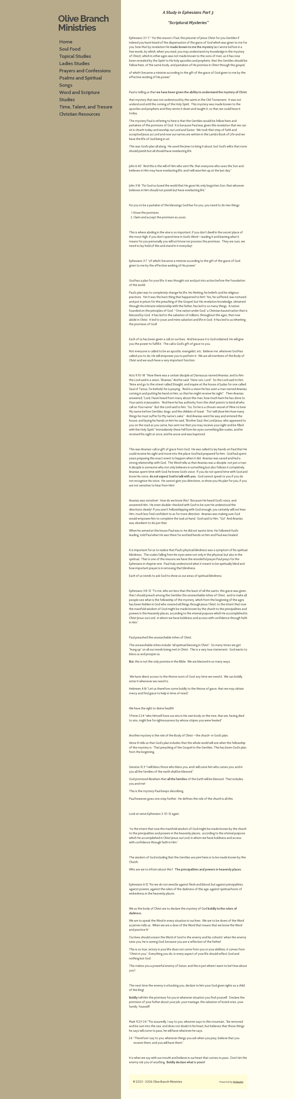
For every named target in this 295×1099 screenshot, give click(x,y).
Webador (238, 1081)
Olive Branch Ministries (83, 23)
